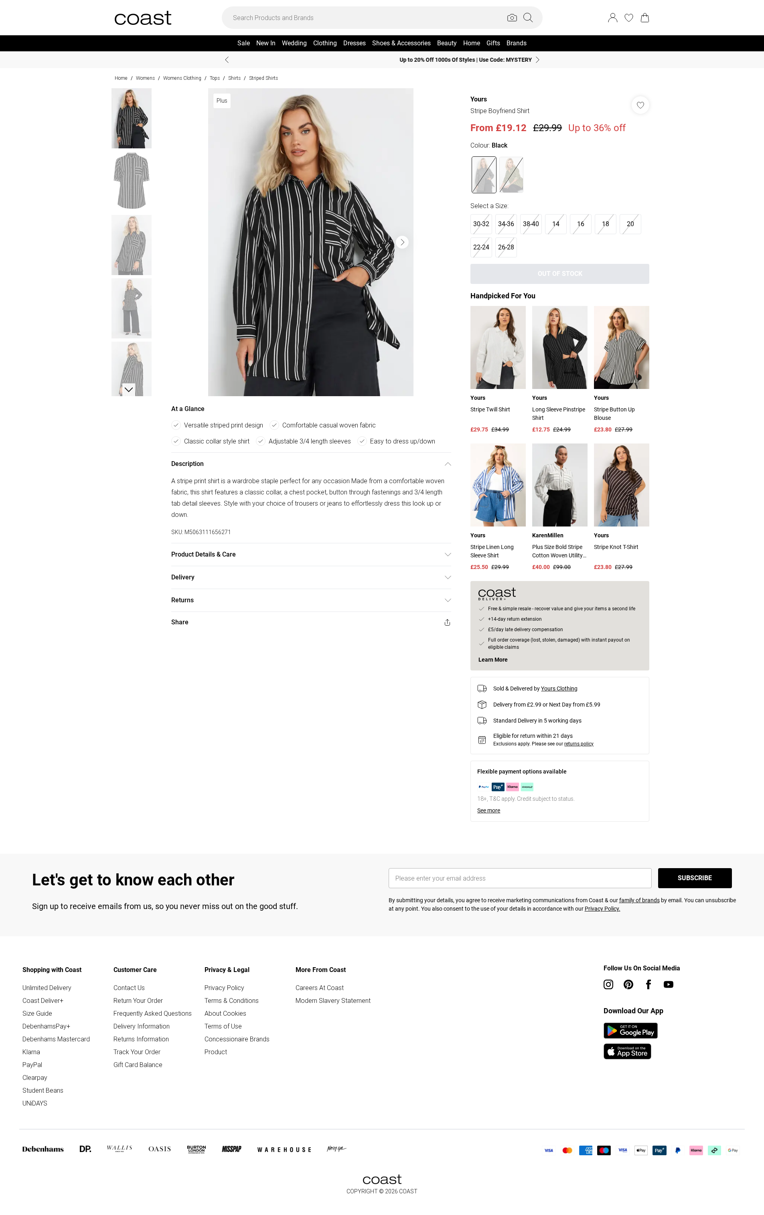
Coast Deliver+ (42, 1000)
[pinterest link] (628, 984)
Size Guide (37, 1013)
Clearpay (34, 1077)
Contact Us (129, 988)
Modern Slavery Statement (333, 1000)
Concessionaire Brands (237, 1039)
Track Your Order (136, 1052)
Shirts (234, 78)
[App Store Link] (631, 1041)
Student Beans (42, 1090)
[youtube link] (668, 984)
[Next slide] (538, 59)
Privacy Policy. (602, 908)
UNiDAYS (34, 1103)
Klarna (31, 1052)
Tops (215, 78)
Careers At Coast (320, 988)
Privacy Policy (224, 988)
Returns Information (141, 1039)
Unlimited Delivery (46, 988)
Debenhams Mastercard (56, 1039)
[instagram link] (608, 984)
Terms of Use (223, 1026)
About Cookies (225, 1013)
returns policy (579, 744)
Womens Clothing (182, 78)
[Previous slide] (227, 59)
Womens (145, 78)
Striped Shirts (263, 78)
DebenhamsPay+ (46, 1026)
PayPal (32, 1065)
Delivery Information (141, 1026)
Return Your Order (138, 1000)
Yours (478, 99)
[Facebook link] (648, 984)
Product (216, 1052)
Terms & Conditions (232, 1000)
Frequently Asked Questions (152, 1013)
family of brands (639, 900)
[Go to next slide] (402, 242)
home (121, 78)
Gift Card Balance (137, 1065)
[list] (310, 242)
